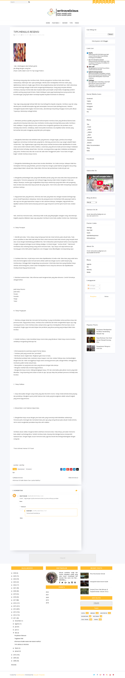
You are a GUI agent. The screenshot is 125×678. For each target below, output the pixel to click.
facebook (90, 98)
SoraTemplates (20, 675)
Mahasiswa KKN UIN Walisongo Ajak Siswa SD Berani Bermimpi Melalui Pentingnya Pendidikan (99, 56)
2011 (15, 618)
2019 (15, 594)
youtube (89, 109)
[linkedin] (69, 582)
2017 (15, 600)
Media (88, 272)
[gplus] (100, 2)
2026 (15, 573)
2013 (15, 612)
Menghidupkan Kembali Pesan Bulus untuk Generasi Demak (99, 68)
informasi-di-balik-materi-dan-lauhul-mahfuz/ (27, 641)
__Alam (89, 135)
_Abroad (89, 137)
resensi (39, 35)
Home (48, 23)
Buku (88, 150)
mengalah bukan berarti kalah (99, 581)
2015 (15, 606)
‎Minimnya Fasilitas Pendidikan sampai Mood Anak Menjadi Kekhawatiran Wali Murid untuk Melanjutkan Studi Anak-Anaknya (99, 76)
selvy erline (23, 496)
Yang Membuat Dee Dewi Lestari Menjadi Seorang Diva (104, 340)
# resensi (28, 469)
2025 (15, 576)
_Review (89, 143)
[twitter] (94, 2)
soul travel (84, 619)
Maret (17, 648)
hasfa (88, 233)
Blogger (105, 41)
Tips (71, 23)
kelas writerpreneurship (106, 297)
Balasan (23, 506)
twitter (89, 101)
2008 (15, 661)
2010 (15, 655)
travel (96, 619)
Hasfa (91, 53)
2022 (15, 585)
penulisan (34, 35)
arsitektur (103, 613)
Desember (18, 621)
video (77, 23)
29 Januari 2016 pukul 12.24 (35, 496)
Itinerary (89, 269)
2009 (15, 658)
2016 (15, 603)
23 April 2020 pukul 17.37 (39, 511)
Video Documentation (93, 145)
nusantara (84, 616)
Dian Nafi (29, 510)
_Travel (89, 127)
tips (43, 35)
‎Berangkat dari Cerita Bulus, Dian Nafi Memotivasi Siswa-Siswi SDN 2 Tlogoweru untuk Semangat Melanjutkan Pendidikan (99, 84)
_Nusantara (90, 140)
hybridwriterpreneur (92, 235)
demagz (89, 227)
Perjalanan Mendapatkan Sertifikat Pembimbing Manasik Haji (104, 332)
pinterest (89, 104)
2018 (15, 597)
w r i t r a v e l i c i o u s (96, 60)
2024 (15, 579)
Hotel (83, 613)
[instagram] (103, 2)
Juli (16, 627)
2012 (15, 615)
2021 (15, 588)
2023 (15, 582)
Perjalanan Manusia (20, 635)
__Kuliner (89, 132)
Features (55, 23)
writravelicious (91, 238)
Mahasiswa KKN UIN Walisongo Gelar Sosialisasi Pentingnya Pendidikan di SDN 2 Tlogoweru (99, 62)
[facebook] (97, 2)
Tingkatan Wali (18, 638)
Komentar (92, 288)
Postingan (92, 285)
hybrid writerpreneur (95, 72)
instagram (90, 106)
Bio (88, 267)
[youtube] (110, 2)
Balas (21, 501)
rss (88, 112)
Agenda (89, 264)
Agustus (17, 624)
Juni (16, 630)
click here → (62, 580)
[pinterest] (113, 2)
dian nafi (91, 66)
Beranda (13, 665)
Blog (88, 148)
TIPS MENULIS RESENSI (21, 644)
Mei (16, 633)
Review (64, 23)
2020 (15, 591)
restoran (96, 616)
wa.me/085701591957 (93, 252)
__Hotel (89, 129)
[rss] (107, 2)
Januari (17, 651)
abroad (92, 613)
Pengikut (93, 296)
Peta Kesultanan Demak (97, 574)
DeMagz (91, 80)
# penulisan (21, 469)
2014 (15, 609)
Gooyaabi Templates (39, 675)
